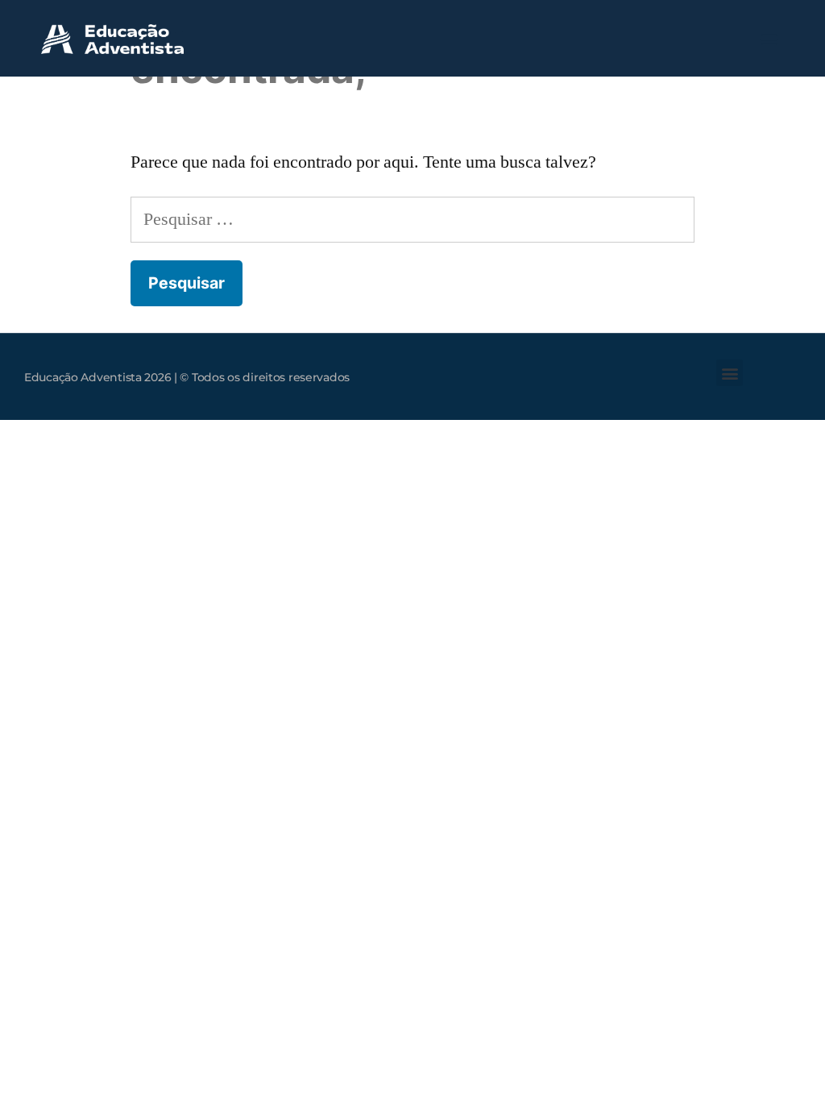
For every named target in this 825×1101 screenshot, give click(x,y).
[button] (770, 38)
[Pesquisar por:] (412, 219)
